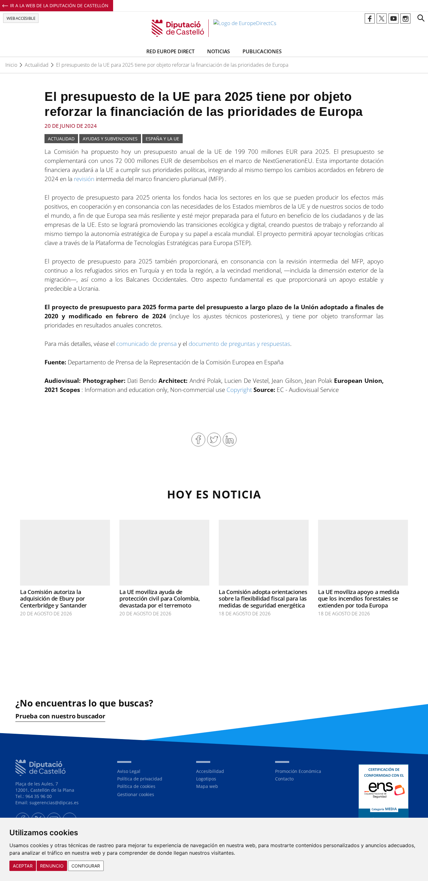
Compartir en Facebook (198, 439)
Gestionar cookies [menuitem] (135, 794)
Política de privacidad (139, 779)
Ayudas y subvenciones (110, 139)
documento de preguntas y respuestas (239, 344)
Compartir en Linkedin (230, 439)
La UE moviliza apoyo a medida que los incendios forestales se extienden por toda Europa (358, 598)
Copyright (239, 390)
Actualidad (37, 64)
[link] (214, 28)
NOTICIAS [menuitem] (218, 51)
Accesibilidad (210, 771)
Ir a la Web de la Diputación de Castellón (59, 5)
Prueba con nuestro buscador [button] (60, 716)
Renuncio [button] (52, 865)
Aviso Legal (128, 771)
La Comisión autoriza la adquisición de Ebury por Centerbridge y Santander (53, 598)
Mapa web (207, 786)
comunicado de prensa (146, 344)
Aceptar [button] (23, 865)
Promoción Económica (298, 771)
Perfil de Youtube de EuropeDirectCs (394, 18)
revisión (84, 179)
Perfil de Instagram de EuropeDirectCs (405, 18)
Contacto (284, 779)
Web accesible (21, 18)
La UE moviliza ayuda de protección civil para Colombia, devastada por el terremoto (159, 598)
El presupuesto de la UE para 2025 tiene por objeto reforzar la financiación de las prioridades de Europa (172, 64)
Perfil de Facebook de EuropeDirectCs (370, 18)
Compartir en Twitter (214, 439)
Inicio (11, 64)
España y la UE (162, 139)
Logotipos (206, 779)
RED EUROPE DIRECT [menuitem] (170, 51)
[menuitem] (152, 771)
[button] (420, 18)
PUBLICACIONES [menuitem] (262, 51)
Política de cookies (136, 786)
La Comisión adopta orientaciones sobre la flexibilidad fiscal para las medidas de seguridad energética (263, 598)
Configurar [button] (85, 865)
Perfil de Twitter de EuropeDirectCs (382, 18)
